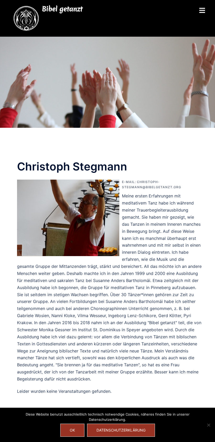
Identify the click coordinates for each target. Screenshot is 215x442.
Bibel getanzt (62, 8)
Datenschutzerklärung (121, 430)
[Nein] (208, 425)
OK (72, 430)
